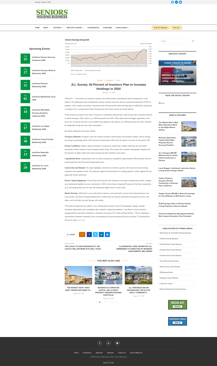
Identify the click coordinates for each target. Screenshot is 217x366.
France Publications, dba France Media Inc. (111, 357)
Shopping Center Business (169, 278)
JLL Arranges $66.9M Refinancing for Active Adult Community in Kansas (168, 156)
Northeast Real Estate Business (170, 250)
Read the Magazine (160, 28)
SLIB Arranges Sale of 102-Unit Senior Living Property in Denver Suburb (175, 205)
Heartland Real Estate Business (171, 244)
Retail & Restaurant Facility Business (173, 289)
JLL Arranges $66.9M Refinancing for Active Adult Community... (138, 290)
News (45, 28)
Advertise (110, 353)
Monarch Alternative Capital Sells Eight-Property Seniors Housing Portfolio (167, 141)
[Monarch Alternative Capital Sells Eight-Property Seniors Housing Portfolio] (108, 275)
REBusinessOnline (166, 272)
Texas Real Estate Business (169, 261)
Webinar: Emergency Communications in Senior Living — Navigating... (176, 78)
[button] (68, 284)
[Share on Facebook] (89, 234)
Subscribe (107, 28)
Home (37, 28)
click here (81, 220)
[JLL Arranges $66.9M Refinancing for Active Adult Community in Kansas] (138, 275)
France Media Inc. (136, 353)
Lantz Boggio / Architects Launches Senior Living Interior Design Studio (177, 169)
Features (57, 28)
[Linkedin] (176, 2)
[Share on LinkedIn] (101, 234)
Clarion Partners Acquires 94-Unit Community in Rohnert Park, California (168, 182)
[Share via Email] (107, 234)
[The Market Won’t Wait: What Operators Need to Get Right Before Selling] (78, 275)
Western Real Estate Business (170, 267)
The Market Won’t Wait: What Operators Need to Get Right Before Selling (168, 126)
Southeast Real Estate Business (170, 255)
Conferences (93, 28)
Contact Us (122, 353)
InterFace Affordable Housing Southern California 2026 (41, 113)
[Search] (193, 41)
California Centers (166, 284)
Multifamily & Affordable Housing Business (175, 233)
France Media (121, 28)
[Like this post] (83, 234)
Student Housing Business (169, 239)
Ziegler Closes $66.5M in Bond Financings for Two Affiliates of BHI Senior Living (177, 194)
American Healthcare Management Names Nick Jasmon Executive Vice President (176, 215)
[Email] (180, 2)
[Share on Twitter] (95, 234)
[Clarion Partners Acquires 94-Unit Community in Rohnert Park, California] (188, 182)
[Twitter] (172, 2)
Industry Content (74, 28)
